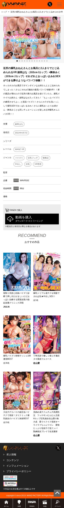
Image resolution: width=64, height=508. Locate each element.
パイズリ (19, 158)
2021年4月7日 (21, 133)
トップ (4, 12)
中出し (18, 164)
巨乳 (28, 164)
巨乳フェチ (33, 158)
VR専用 (37, 164)
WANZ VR (19, 149)
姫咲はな (19, 124)
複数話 (46, 158)
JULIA (6, 307)
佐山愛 (36, 363)
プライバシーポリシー (18, 471)
